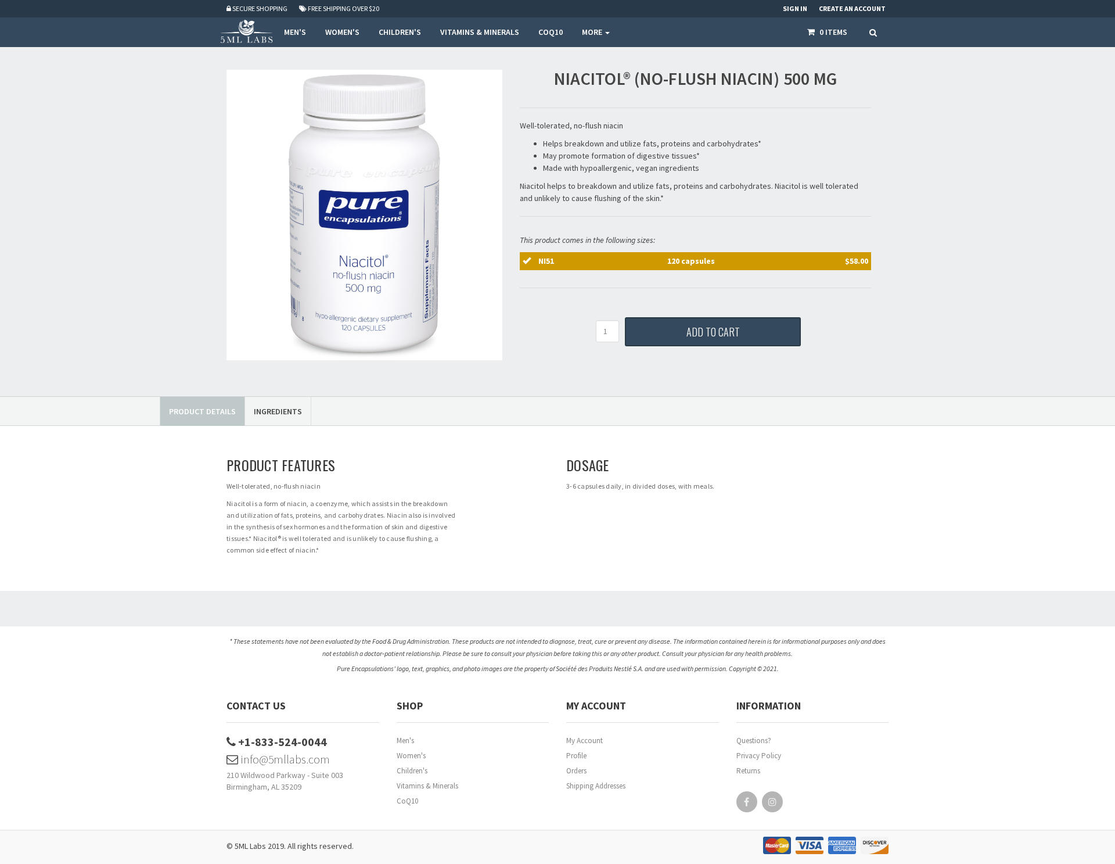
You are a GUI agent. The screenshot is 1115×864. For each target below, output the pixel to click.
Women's (411, 756)
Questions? (753, 740)
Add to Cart (713, 331)
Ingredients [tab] (278, 411)
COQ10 (550, 32)
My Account (584, 740)
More (593, 32)
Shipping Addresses (595, 786)
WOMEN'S (342, 32)
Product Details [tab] (202, 411)
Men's (405, 740)
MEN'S (295, 32)
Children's (412, 771)
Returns (748, 771)
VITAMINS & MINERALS (479, 32)
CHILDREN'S (400, 32)
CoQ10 (407, 801)
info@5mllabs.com (284, 759)
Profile (576, 756)
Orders (576, 771)
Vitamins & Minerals (427, 786)
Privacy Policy (758, 756)
